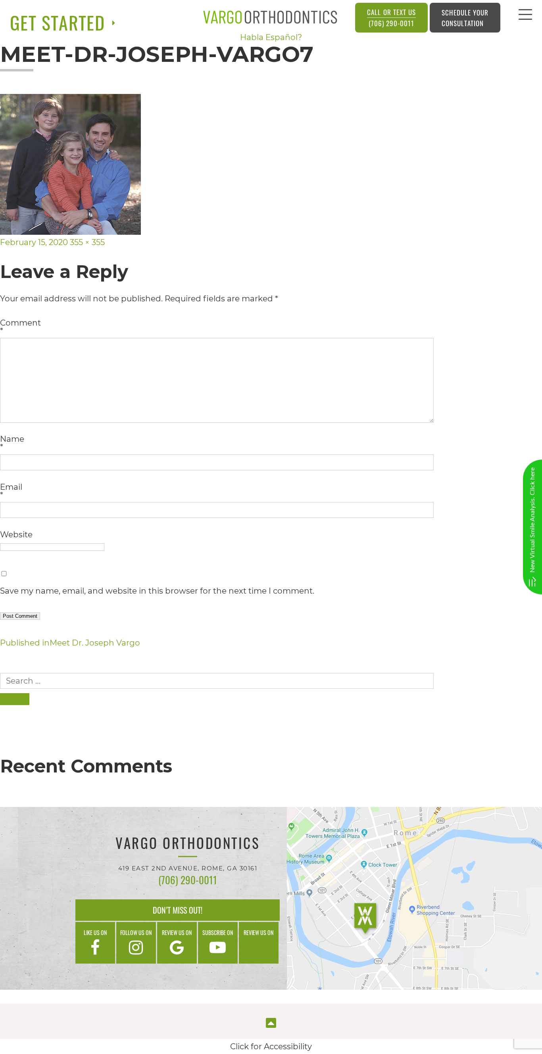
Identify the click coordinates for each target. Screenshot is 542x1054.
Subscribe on (217, 932)
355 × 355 (87, 242)
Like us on (95, 932)
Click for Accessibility (271, 1046)
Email (11, 491)
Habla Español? (271, 37)
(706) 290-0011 (391, 17)
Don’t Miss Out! (177, 910)
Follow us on (136, 932)
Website (16, 534)
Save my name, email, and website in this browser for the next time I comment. (157, 591)
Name (12, 443)
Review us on (177, 932)
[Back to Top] (271, 1022)
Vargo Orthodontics (187, 844)
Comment (20, 327)
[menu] (525, 16)
